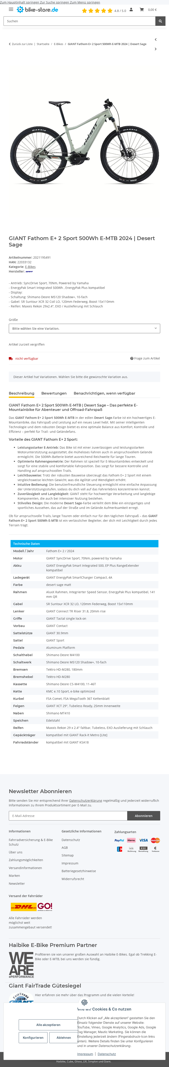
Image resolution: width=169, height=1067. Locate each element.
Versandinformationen (25, 868)
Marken (14, 875)
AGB (65, 847)
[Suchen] (160, 21)
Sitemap (68, 855)
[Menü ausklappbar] (11, 7)
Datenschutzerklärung (85, 800)
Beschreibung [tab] (21, 393)
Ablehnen (64, 1037)
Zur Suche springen (55, 2)
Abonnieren (143, 816)
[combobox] (84, 328)
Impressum (85, 1054)
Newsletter (17, 883)
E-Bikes (30, 267)
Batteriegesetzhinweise (79, 871)
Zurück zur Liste (22, 44)
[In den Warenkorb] (12, 63)
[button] (131, 9)
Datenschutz (107, 1054)
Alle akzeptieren (48, 1025)
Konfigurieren (33, 1037)
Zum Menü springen (85, 2)
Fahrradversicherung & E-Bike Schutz (31, 842)
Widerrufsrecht (73, 879)
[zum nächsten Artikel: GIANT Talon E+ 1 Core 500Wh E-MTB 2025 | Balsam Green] (155, 49)
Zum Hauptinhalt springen (20, 2)
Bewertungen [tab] (54, 393)
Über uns (15, 852)
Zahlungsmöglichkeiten (26, 860)
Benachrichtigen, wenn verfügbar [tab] (104, 393)
